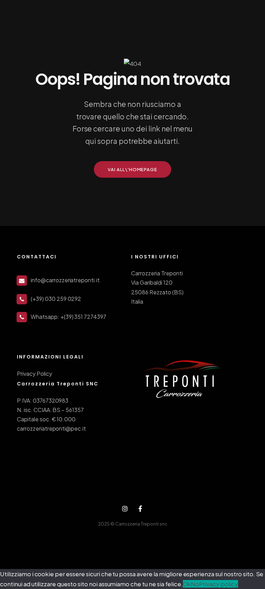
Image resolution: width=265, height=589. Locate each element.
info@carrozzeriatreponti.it (65, 280)
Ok (187, 584)
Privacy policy (218, 584)
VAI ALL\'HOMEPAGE (132, 169)
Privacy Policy (34, 373)
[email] (140, 509)
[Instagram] (124, 509)
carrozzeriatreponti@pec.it (51, 428)
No (195, 584)
